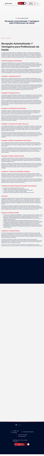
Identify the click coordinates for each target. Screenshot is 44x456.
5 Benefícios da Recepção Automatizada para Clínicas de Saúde (26, 390)
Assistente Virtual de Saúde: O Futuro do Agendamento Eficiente (24, 343)
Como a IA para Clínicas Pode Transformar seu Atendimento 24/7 (25, 312)
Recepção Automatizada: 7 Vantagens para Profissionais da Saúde (26, 299)
